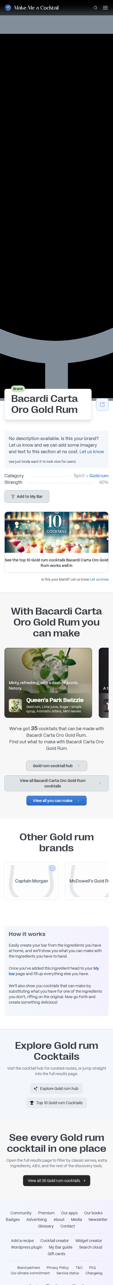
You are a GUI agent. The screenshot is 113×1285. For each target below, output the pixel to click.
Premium (46, 1212)
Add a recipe (22, 1240)
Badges (13, 1219)
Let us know (92, 452)
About (58, 1219)
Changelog (94, 1273)
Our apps (69, 1212)
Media (76, 1219)
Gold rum (99, 476)
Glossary (46, 1226)
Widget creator (88, 1240)
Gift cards (56, 1253)
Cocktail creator (54, 1240)
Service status (67, 1273)
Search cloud (90, 1247)
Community (21, 1212)
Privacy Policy (58, 1268)
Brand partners (28, 1268)
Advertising (36, 1219)
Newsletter (98, 1219)
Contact (67, 1226)
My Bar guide (60, 1247)
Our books (93, 1212)
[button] (26, 496)
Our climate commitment (30, 1273)
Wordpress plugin (26, 1247)
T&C (79, 1268)
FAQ (92, 1268)
